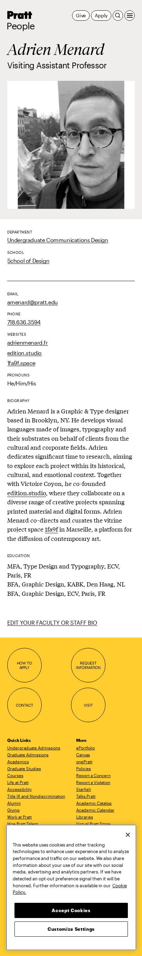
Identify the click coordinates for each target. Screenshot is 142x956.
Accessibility (19, 789)
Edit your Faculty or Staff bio (52, 622)
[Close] (127, 834)
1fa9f (51, 529)
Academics (18, 761)
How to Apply (24, 665)
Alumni (14, 803)
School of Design (28, 260)
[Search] (118, 15)
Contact (24, 705)
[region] (71, 887)
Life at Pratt (18, 782)
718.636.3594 (24, 322)
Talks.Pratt (85, 796)
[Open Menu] (129, 15)
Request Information (88, 665)
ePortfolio (85, 747)
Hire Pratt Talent (22, 823)
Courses (15, 775)
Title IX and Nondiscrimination (36, 796)
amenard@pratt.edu (32, 302)
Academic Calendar (95, 809)
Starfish (83, 789)
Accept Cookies (71, 910)
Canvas (83, 754)
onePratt (84, 761)
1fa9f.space (21, 363)
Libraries (84, 816)
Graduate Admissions (28, 754)
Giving (13, 809)
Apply (101, 15)
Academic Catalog (94, 803)
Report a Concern (93, 775)
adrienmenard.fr (27, 342)
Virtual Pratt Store (93, 823)
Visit (88, 705)
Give (81, 15)
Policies (83, 768)
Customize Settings (71, 929)
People (21, 26)
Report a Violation (93, 782)
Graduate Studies (24, 768)
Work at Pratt (19, 816)
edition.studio (24, 353)
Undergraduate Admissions (33, 747)
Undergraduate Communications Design (57, 240)
